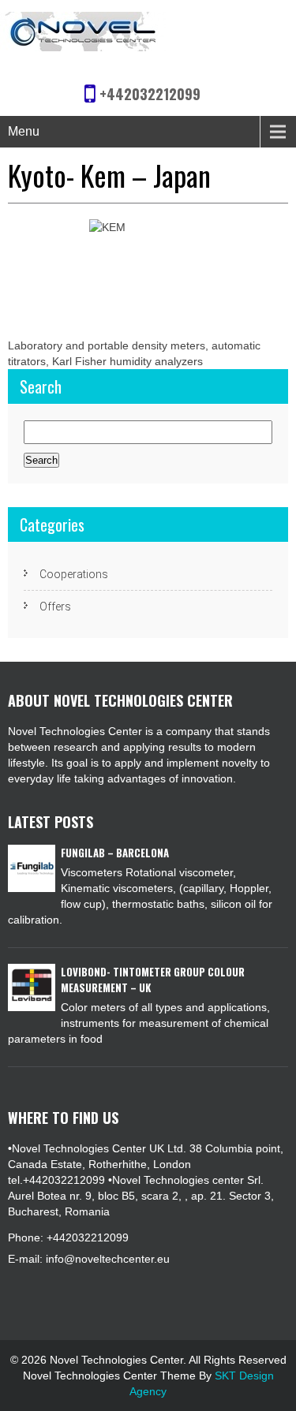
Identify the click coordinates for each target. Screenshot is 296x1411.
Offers (55, 606)
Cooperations (73, 574)
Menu (23, 131)
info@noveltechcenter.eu (108, 1258)
